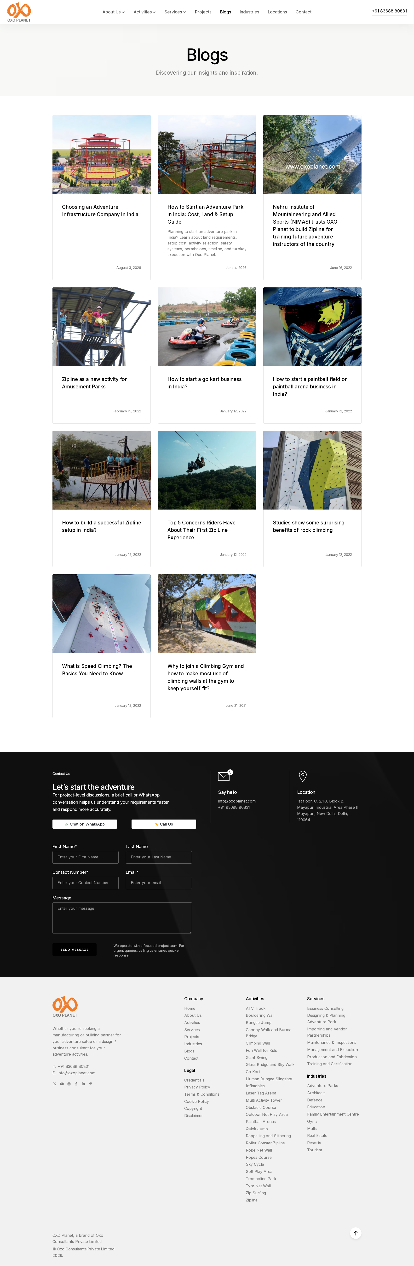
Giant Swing (256, 1057)
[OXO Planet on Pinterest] (90, 1084)
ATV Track (255, 1008)
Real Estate (317, 1135)
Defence (314, 1100)
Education (316, 1107)
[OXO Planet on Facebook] (76, 1084)
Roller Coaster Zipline (265, 1143)
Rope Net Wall (259, 1150)
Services (173, 12)
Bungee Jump (258, 1022)
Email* (132, 872)
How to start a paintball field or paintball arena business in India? (310, 386)
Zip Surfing (256, 1192)
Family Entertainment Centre (333, 1114)
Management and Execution (332, 1049)
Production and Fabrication (332, 1056)
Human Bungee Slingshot (269, 1078)
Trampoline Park (261, 1178)
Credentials (194, 1080)
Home (189, 1008)
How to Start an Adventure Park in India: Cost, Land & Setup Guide (205, 214)
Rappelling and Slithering (268, 1135)
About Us (112, 12)
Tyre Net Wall (258, 1185)
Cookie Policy (196, 1101)
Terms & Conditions (201, 1094)
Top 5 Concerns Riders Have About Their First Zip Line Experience (201, 530)
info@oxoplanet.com (237, 801)
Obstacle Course (261, 1107)
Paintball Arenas (261, 1121)
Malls (312, 1128)
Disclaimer (193, 1115)
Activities (143, 12)
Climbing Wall (258, 1043)
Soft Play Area (259, 1171)
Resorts (314, 1142)
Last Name (137, 846)
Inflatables (255, 1085)
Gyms (312, 1121)
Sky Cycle (255, 1164)
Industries (249, 12)
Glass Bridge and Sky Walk (270, 1064)
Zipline (252, 1200)
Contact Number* (70, 872)
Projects (203, 12)
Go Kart (253, 1071)
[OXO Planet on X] (54, 1084)
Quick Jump (257, 1128)
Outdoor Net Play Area (267, 1114)
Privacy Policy (197, 1087)
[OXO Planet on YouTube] (62, 1084)
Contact (303, 12)
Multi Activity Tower (264, 1100)
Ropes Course (259, 1157)
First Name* (64, 846)
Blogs (225, 12)
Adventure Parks (322, 1085)
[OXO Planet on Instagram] (69, 1084)
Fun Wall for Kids (261, 1050)
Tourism (314, 1149)
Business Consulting (325, 1008)
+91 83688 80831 (74, 1066)
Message (61, 897)
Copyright (193, 1108)
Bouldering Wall (260, 1015)
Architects (316, 1092)
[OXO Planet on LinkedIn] (83, 1084)
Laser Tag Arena (261, 1093)
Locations (277, 12)
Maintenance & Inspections (331, 1042)
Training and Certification (329, 1063)
